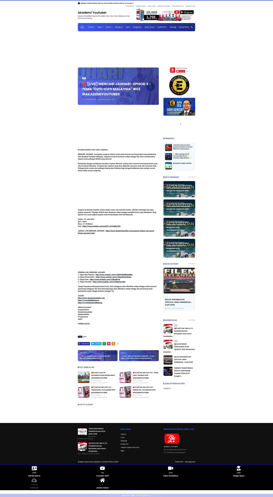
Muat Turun (149, 25)
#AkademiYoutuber (163, 3)
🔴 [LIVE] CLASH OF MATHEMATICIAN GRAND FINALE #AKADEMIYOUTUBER (103, 373)
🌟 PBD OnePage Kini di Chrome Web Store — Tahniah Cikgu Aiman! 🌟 (182, 154)
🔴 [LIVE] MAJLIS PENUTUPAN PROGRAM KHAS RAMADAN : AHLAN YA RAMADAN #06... (179, 186)
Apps (122, 449)
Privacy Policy (184, 25)
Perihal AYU (179, 460)
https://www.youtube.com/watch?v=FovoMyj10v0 (101, 225)
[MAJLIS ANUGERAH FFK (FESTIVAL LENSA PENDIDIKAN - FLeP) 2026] (168, 362)
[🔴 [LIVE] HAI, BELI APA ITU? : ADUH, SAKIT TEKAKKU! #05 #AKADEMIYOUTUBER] (125, 381)
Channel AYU (130, 3)
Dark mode (191, 3)
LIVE (176, 323)
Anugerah (137, 25)
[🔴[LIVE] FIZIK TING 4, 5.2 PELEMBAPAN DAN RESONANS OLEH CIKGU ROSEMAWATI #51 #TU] (168, 331)
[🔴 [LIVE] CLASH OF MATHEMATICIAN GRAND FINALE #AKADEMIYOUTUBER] (84, 381)
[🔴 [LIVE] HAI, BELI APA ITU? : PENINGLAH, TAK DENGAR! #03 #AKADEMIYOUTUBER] (125, 395)
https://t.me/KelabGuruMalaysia (90, 301)
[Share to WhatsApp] (104, 342)
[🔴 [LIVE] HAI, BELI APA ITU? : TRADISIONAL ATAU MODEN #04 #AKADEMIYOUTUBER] (84, 395)
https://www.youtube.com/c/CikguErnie (105, 278)
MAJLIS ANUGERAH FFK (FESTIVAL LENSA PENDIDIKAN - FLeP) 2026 (183, 358)
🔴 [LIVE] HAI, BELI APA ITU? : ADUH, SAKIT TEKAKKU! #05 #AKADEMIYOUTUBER (146, 373)
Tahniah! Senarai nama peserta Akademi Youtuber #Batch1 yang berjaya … (183, 145)
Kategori (118, 25)
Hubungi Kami (190, 460)
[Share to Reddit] (113, 342)
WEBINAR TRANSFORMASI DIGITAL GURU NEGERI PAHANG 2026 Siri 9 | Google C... (178, 300)
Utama (90, 25)
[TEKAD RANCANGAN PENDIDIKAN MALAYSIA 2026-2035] (79, 4)
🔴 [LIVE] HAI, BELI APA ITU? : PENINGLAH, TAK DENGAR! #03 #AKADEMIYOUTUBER (144, 388)
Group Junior (152, 3)
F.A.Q (122, 436)
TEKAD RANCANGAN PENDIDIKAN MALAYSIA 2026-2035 (99, 3)
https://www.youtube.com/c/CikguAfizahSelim (113, 275)
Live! (127, 25)
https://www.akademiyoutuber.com (91, 296)
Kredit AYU (162, 25)
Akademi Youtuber (92, 11)
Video (99, 25)
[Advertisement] (136, 47)
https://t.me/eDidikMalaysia (88, 299)
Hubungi (173, 25)
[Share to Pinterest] (109, 342)
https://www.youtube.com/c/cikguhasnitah (109, 280)
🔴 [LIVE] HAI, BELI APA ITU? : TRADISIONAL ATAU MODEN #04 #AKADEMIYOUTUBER (103, 388)
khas (84, 76)
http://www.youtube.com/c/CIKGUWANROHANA (114, 273)
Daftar (108, 25)
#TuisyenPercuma (178, 3)
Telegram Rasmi (141, 3)
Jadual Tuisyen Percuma (130, 446)
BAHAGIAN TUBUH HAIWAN (182, 162)
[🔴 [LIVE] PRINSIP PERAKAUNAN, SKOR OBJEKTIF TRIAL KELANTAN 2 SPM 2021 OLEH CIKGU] (168, 347)
